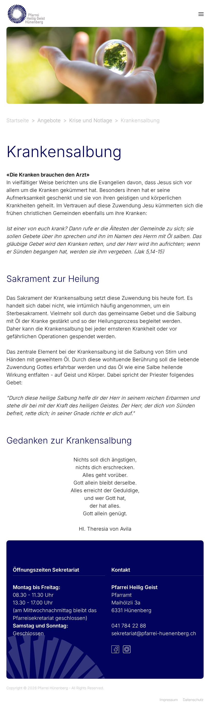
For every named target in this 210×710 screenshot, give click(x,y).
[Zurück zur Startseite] (25, 14)
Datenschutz (193, 699)
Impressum (169, 699)
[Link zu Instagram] (127, 649)
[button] (201, 14)
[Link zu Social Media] (115, 649)
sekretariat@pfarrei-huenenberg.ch (153, 633)
